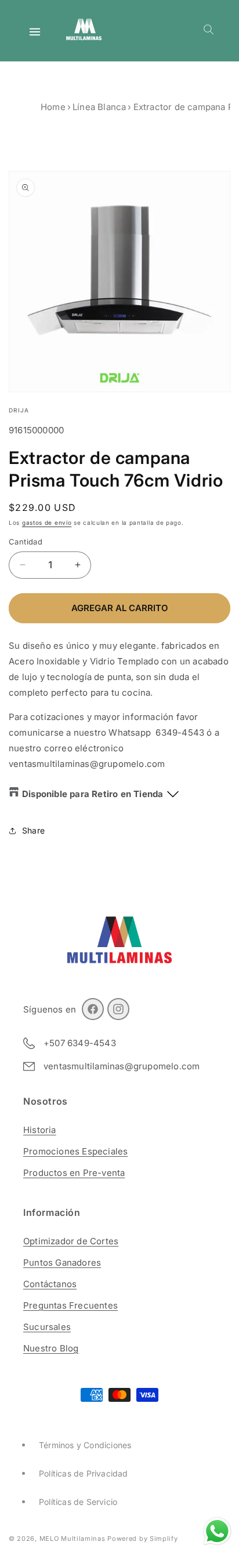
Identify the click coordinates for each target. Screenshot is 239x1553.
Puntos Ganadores (62, 1262)
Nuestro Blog (50, 1348)
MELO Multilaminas (72, 1538)
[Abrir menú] (34, 31)
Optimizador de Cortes (70, 1241)
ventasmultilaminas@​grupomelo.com (122, 1066)
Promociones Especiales (75, 1151)
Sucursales (47, 1326)
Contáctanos (50, 1283)
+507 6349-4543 (80, 1043)
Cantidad (25, 541)
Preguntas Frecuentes (70, 1305)
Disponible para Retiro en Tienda (92, 793)
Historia (39, 1129)
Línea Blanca (99, 106)
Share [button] (33, 830)
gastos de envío (47, 522)
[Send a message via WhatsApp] (217, 1531)
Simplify (164, 1538)
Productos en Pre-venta (74, 1172)
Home (53, 106)
